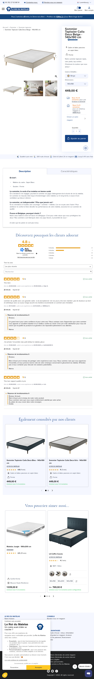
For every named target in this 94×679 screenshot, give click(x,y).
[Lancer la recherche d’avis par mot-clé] (91, 271)
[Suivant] (69, 16)
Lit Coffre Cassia (56, 554)
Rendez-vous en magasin (56, 618)
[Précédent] (25, 16)
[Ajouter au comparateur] (85, 148)
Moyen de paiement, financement (59, 637)
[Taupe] (52, 573)
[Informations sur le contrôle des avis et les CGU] (36, 253)
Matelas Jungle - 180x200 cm (19, 546)
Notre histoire (9, 618)
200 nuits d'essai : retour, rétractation (60, 633)
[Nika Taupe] (64, 573)
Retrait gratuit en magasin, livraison (59, 635)
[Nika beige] (58, 573)
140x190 (70, 83)
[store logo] (18, 9)
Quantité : (75, 128)
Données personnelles (55, 662)
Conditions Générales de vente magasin (61, 655)
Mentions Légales (53, 659)
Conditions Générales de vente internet (61, 657)
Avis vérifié (88, 279)
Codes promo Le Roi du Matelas (58, 664)
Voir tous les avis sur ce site (26, 257)
